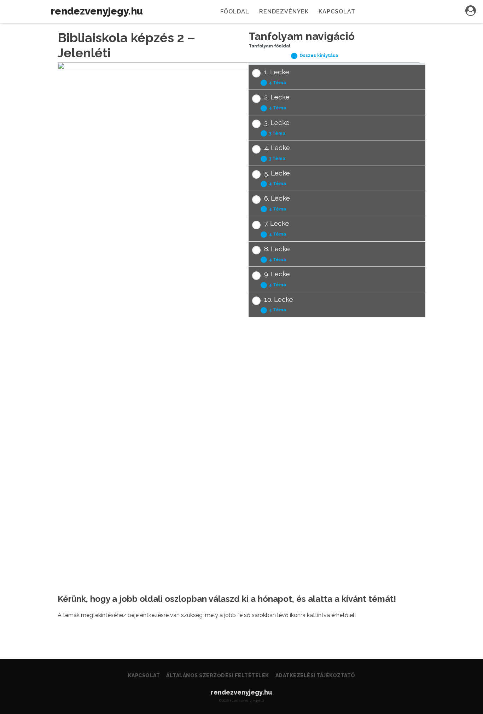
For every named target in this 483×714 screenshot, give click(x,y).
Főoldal (234, 11)
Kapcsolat (337, 11)
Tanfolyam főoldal (269, 46)
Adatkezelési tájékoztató (315, 675)
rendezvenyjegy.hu (97, 11)
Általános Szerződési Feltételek (217, 675)
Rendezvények (284, 11)
